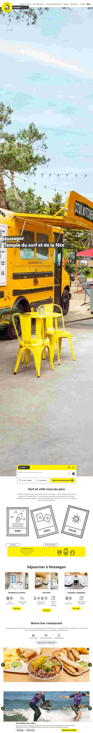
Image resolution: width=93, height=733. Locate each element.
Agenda (66, 4)
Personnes (43, 480)
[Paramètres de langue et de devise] (71, 467)
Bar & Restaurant (38, 4)
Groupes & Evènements (54, 4)
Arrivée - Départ (27, 480)
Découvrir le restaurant (46, 642)
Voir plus (17, 608)
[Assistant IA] (73, 473)
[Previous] (3, 665)
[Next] (90, 665)
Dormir (29, 4)
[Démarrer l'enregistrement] (69, 473)
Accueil (22, 4)
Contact (83, 4)
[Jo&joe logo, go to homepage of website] (6, 7)
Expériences (74, 4)
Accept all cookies (69, 730)
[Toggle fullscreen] (17, 580)
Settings (20, 730)
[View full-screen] (46, 664)
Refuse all (30, 730)
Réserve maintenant (61, 480)
